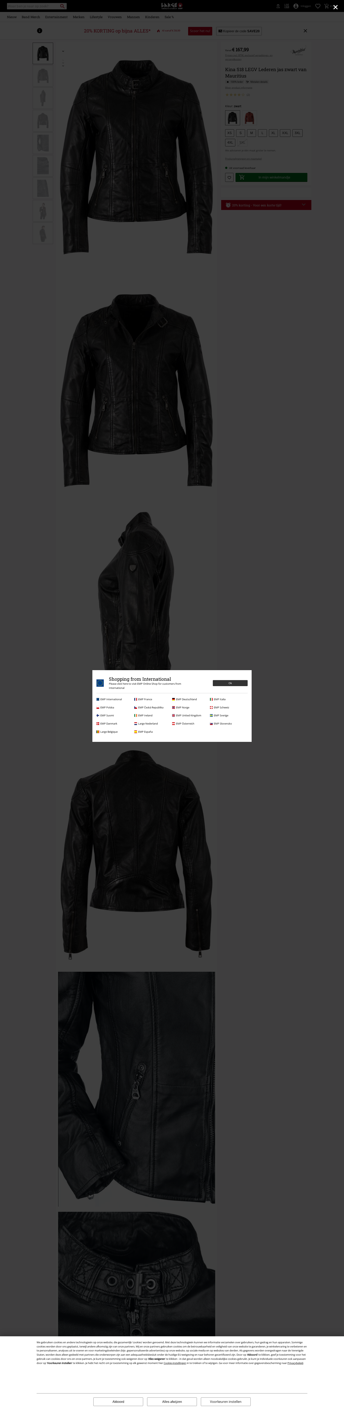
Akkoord (118, 1401)
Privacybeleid (295, 1363)
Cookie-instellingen (175, 1363)
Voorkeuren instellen (225, 1401)
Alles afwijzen (172, 1401)
